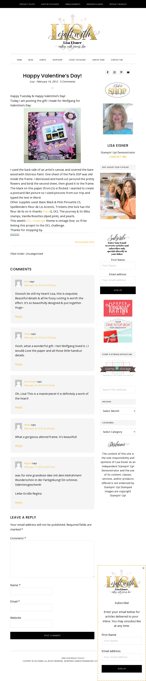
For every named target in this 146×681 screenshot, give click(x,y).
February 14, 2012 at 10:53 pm (40, 285)
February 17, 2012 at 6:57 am (39, 467)
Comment (18, 538)
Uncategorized (34, 253)
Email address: (118, 274)
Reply (18, 316)
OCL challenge (35, 221)
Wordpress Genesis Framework (78, 661)
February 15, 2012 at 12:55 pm (40, 337)
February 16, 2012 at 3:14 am (39, 385)
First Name (118, 260)
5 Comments (67, 81)
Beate (27, 424)
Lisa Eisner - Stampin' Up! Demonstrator (73, 33)
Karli (26, 281)
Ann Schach (30, 381)
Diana (46, 211)
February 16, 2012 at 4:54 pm (39, 428)
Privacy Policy (78, 658)
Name (15, 585)
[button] (129, 57)
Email (15, 601)
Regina (28, 463)
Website (15, 618)
